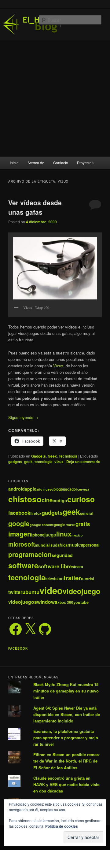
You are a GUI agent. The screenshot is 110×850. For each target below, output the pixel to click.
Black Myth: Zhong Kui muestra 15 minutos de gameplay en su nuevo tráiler (66, 690)
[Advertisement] (55, 98)
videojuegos (22, 601)
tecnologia (44, 461)
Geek (52, 456)
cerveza (83, 489)
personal (91, 545)
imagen (19, 534)
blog (57, 489)
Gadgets (38, 456)
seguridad (62, 555)
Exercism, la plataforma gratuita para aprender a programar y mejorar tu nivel (66, 737)
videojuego (81, 591)
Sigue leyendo (23, 417)
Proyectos (85, 162)
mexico (77, 535)
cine (47, 500)
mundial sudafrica (51, 545)
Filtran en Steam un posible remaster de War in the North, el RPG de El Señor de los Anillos (66, 761)
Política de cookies (61, 826)
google (19, 523)
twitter (15, 592)
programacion (30, 554)
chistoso (25, 499)
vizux (59, 461)
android (16, 489)
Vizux (58, 366)
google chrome (42, 524)
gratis (82, 524)
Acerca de (36, 162)
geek (28, 461)
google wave (64, 524)
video (51, 590)
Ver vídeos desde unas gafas (35, 207)
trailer (72, 577)
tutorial (87, 578)
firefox (36, 513)
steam (77, 567)
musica (75, 544)
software (23, 565)
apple (30, 489)
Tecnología (68, 456)
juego (50, 534)
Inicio (14, 162)
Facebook (18, 648)
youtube (81, 602)
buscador (69, 489)
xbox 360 (65, 602)
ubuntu (30, 592)
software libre (55, 566)
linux (64, 533)
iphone (37, 535)
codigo (60, 500)
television (54, 578)
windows (47, 601)
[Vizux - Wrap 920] (55, 268)
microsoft (21, 544)
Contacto (60, 162)
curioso (81, 499)
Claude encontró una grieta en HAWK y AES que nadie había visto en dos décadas (66, 784)
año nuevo (44, 489)
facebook (19, 512)
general (86, 513)
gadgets (15, 461)
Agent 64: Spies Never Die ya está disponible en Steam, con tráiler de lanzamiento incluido (66, 714)
